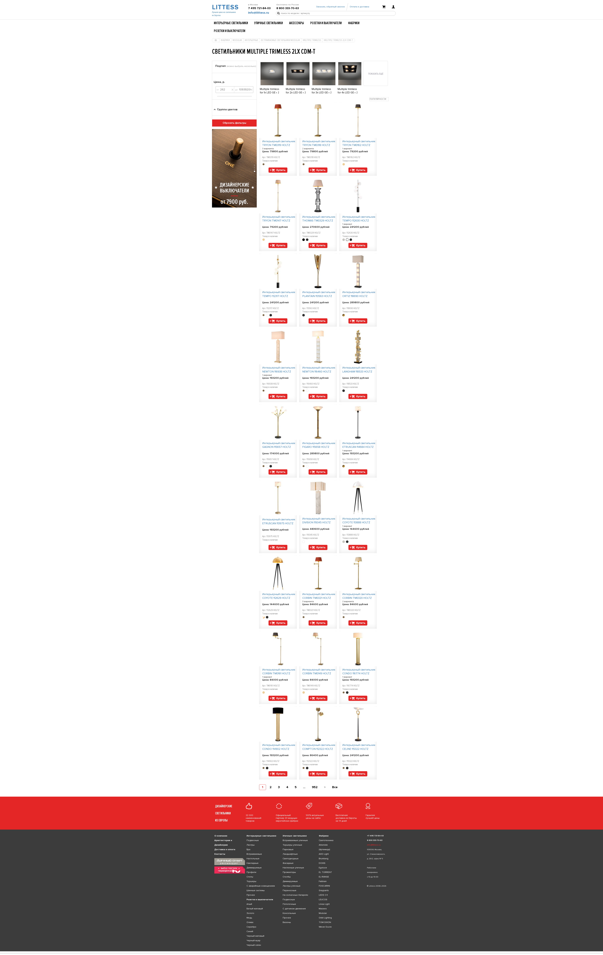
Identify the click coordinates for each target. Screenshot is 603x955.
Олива (250, 922)
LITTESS (225, 7)
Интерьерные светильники (231, 23)
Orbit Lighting (325, 917)
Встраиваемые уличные (295, 840)
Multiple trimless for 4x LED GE (347, 90)
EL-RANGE (324, 876)
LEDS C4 (323, 895)
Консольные (289, 913)
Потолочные (289, 904)
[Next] (325, 787)
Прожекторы (289, 872)
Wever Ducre (325, 926)
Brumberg (323, 858)
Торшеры (251, 881)
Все (335, 787)
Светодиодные (291, 858)
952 (315, 787)
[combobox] (379, 99)
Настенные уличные (293, 867)
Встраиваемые (254, 854)
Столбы (287, 876)
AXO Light (324, 854)
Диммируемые (254, 867)
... (304, 787)
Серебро (251, 926)
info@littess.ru (258, 13)
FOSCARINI (324, 886)
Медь (249, 917)
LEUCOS (323, 899)
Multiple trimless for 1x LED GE (269, 90)
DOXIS (322, 863)
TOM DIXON (325, 922)
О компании (220, 835)
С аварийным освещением (261, 886)
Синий (250, 931)
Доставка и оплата (224, 849)
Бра (248, 849)
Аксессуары (296, 23)
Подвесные (253, 840)
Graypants (324, 890)
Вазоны (287, 922)
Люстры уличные (291, 886)
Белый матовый (255, 908)
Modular (323, 913)
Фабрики (353, 23)
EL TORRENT (325, 872)
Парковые (288, 849)
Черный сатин (254, 945)
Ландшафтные (290, 854)
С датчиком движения (294, 908)
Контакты (219, 854)
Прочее (251, 895)
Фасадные (288, 863)
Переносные (289, 890)
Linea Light (324, 904)
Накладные (252, 863)
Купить (280, 170)
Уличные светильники (268, 23)
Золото (250, 913)
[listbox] (301, 951)
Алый (249, 904)
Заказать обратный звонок (330, 6)
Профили (251, 872)
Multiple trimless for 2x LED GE (295, 90)
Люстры (251, 845)
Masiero (323, 908)
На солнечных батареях (295, 895)
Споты (250, 876)
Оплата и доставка (359, 6)
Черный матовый (255, 936)
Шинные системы (256, 890)
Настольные (253, 858)
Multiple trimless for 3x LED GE (321, 90)
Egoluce (323, 867)
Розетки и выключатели (326, 23)
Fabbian (323, 881)
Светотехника (326, 840)
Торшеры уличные (292, 845)
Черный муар (253, 940)
